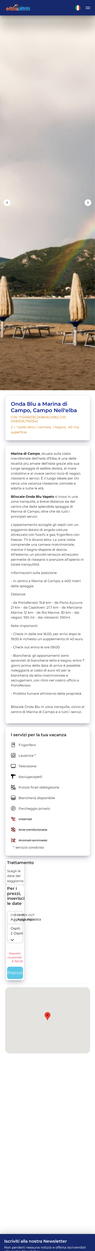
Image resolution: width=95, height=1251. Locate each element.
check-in (11, 915)
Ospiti (13, 928)
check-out (18, 915)
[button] (15, 917)
